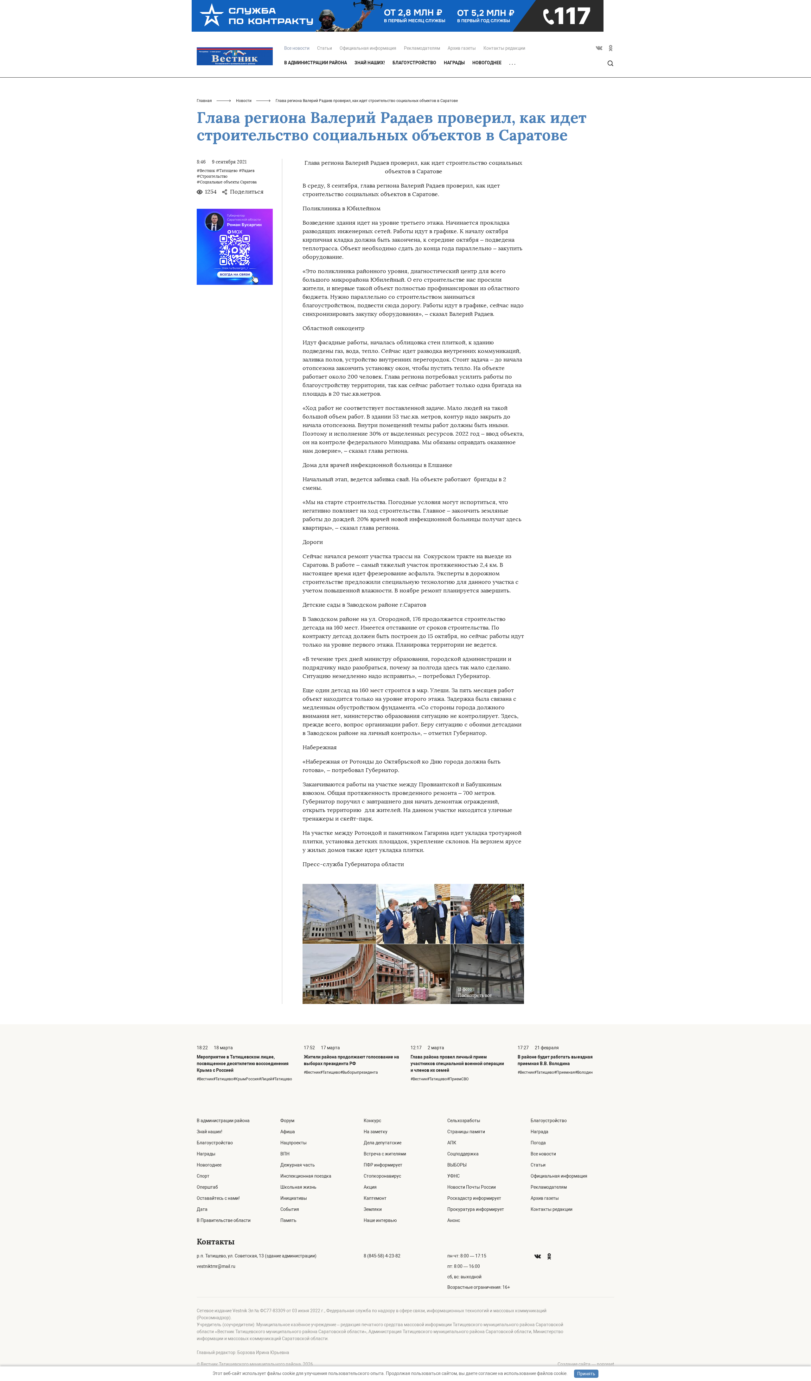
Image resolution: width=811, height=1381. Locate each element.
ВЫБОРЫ (457, 1164)
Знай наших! (369, 62)
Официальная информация (368, 48)
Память (288, 1220)
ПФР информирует (383, 1164)
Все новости (543, 1153)
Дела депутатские (382, 1142)
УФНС (453, 1176)
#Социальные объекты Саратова (227, 182)
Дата (202, 1209)
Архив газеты (462, 48)
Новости (244, 101)
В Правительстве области (224, 1220)
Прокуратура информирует (475, 1209)
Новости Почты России (471, 1187)
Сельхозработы (463, 1120)
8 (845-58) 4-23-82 (382, 1255)
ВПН (285, 1153)
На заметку (375, 1131)
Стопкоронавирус (382, 1176)
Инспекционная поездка (305, 1176)
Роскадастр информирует (474, 1198)
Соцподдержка (463, 1153)
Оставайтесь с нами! (218, 1198)
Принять (586, 1373)
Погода (538, 1142)
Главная (204, 101)
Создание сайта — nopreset (586, 1364)
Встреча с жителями (385, 1153)
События (289, 1209)
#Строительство (212, 176)
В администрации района (315, 62)
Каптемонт (375, 1198)
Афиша (287, 1131)
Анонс (453, 1220)
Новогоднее (486, 62)
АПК (451, 1142)
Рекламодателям (422, 48)
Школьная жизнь (298, 1187)
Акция (370, 1187)
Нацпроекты (293, 1142)
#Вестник (206, 171)
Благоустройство (414, 62)
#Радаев (246, 171)
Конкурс (372, 1120)
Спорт (203, 1176)
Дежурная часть (297, 1164)
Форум (287, 1120)
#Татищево (227, 171)
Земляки (373, 1209)
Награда (539, 1131)
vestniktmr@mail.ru (216, 1266)
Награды (454, 62)
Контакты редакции (504, 48)
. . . (512, 63)
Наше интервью (380, 1220)
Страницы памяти (466, 1131)
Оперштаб (207, 1187)
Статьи (324, 48)
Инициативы (293, 1198)
